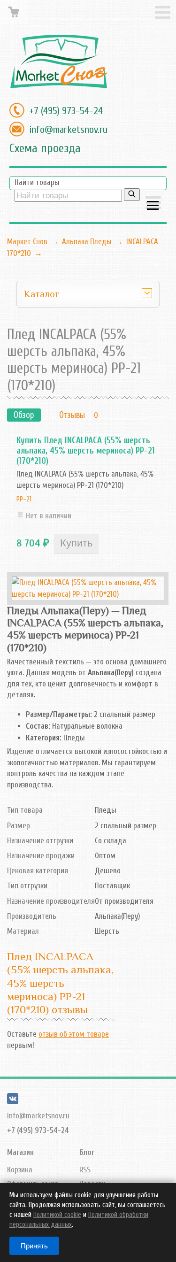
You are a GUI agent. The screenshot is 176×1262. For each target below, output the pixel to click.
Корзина (19, 1169)
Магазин (20, 1152)
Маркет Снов (27, 241)
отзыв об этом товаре (73, 1034)
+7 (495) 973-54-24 (66, 111)
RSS (85, 1169)
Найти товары (37, 182)
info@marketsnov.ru (68, 129)
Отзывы (72, 415)
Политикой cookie (57, 1215)
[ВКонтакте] (12, 1102)
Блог (86, 1152)
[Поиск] (132, 194)
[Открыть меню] (153, 203)
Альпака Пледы (87, 241)
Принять (34, 1246)
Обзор (24, 415)
